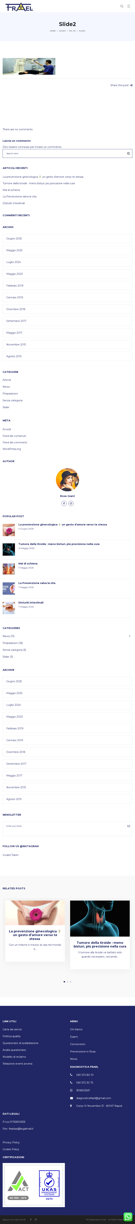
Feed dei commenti (15, 442)
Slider (62, 31)
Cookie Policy (11, 1149)
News (6, 386)
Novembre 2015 (16, 344)
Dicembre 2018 (15, 309)
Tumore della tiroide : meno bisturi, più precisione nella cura (39, 183)
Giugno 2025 (14, 238)
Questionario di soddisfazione (20, 1043)
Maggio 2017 (14, 332)
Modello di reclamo (14, 1056)
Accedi (7, 429)
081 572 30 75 (84, 1082)
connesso (24, 147)
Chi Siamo (76, 1029)
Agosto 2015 (13, 356)
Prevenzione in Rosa (82, 1051)
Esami (74, 1036)
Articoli (7, 379)
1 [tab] (64, 981)
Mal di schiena (11, 190)
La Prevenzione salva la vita (19, 196)
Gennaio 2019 (14, 297)
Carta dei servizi (12, 1029)
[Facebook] (64, 503)
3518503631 (83, 1090)
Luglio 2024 (13, 262)
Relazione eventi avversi (17, 1063)
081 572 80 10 (85, 1075)
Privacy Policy (11, 1142)
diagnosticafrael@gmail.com (93, 1098)
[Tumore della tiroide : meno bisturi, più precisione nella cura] (100, 918)
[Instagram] (71, 503)
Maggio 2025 (14, 250)
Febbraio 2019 (14, 285)
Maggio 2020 (14, 273)
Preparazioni (10, 393)
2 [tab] (67, 981)
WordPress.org (12, 449)
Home (53, 31)
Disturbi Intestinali (14, 203)
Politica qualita (11, 1036)
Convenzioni (77, 1044)
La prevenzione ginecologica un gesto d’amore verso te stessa (43, 176)
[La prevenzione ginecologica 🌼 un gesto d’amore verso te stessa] (35, 912)
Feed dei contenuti (14, 436)
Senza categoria (12, 400)
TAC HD (72, 31)
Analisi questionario (14, 1050)
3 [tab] (70, 981)
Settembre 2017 (16, 321)
